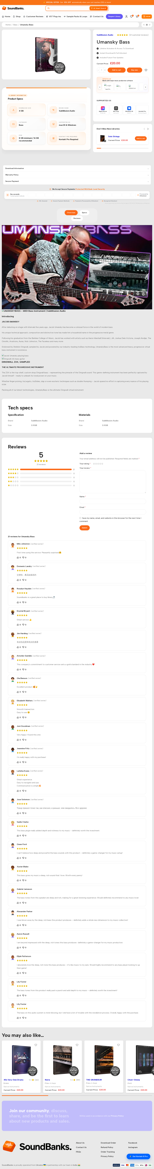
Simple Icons (147, 203)
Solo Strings (114, 136)
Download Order (108, 1143)
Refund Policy (107, 1147)
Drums (6, 1083)
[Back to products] (146, 24)
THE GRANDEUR (94, 1080)
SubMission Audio (105, 35)
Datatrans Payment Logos (122, 203)
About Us (80, 1143)
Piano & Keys (50, 1083)
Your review (85, 468)
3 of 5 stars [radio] (98, 464)
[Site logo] (13, 8)
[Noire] (62, 1059)
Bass (15, 25)
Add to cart (116, 70)
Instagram (133, 1147)
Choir (130, 1083)
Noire (47, 1080)
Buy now (134, 70)
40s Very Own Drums (13, 1080)
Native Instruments (11, 1087)
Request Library (114, 16)
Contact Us (81, 1147)
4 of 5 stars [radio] (100, 464)
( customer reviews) (139, 35)
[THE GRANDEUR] (103, 1059)
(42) (37, 1080)
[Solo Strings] (102, 138)
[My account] (126, 16)
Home (8, 25)
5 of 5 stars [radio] (102, 464)
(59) (78, 1080)
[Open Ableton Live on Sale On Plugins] (132, 87)
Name (82, 496)
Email (82, 507)
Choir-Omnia (134, 1080)
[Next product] (149, 24)
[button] (141, 138)
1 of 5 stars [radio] (94, 464)
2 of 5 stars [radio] (96, 464)
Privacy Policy (107, 1156)
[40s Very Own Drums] (21, 1059)
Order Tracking (108, 1152)
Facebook (132, 1143)
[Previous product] (143, 24)
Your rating (85, 464)
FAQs (78, 1152)
